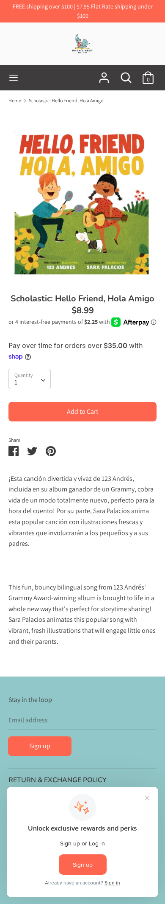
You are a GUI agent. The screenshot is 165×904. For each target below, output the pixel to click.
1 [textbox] (15, 382)
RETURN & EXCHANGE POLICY (57, 780)
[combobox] (29, 379)
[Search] (126, 74)
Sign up (39, 745)
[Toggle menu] (13, 78)
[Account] (104, 74)
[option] (82, 195)
